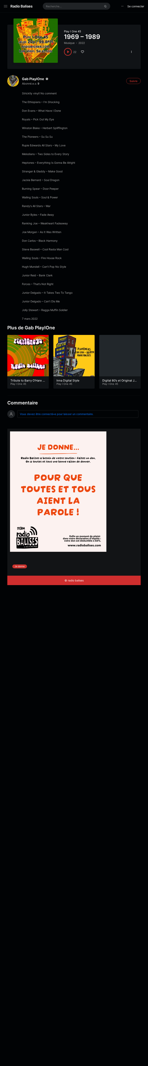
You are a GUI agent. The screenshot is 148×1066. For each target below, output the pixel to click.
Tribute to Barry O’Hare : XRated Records (26, 382)
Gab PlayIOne (33, 79)
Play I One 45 (72, 31)
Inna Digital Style (67, 380)
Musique (69, 42)
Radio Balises (21, 6)
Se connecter (135, 6)
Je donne (20, 566)
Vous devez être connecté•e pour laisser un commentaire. (56, 414)
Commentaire (22, 403)
